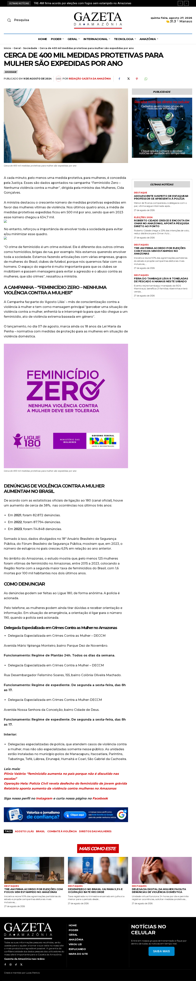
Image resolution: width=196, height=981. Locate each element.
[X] (128, 79)
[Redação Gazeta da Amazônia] (59, 79)
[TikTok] (16, 964)
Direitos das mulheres (95, 831)
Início (7, 48)
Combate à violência (62, 831)
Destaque (140, 192)
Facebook (100, 798)
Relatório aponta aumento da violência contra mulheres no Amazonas (60, 788)
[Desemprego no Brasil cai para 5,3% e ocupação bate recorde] (98, 870)
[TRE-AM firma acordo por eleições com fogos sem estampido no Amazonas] (34, 870)
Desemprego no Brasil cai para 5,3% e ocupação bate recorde (95, 890)
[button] (25, 20)
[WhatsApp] (145, 79)
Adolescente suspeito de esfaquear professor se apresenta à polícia (161, 197)
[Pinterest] (137, 79)
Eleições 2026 (143, 217)
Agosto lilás (24, 831)
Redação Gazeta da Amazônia (90, 78)
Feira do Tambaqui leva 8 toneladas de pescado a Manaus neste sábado (79, 3)
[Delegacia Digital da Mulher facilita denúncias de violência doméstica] (162, 870)
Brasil (40, 831)
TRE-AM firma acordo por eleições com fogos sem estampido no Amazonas (159, 250)
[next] (186, 3)
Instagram (44, 798)
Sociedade (30, 48)
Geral (17, 48)
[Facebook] (119, 79)
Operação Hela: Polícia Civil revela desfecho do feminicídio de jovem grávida (65, 783)
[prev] (180, 3)
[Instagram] (10, 964)
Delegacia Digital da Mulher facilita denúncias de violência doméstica (159, 890)
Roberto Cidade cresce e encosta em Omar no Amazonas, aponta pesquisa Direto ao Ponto (161, 223)
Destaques (141, 245)
